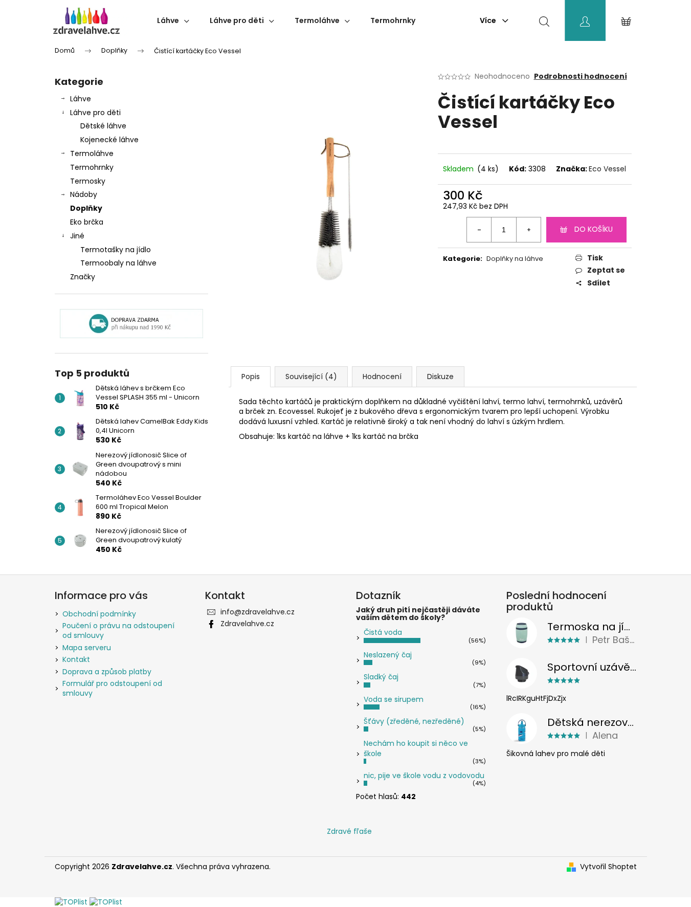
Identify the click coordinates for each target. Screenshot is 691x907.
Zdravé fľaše (349, 831)
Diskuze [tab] (440, 376)
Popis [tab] (250, 376)
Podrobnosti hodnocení (580, 76)
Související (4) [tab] (311, 376)
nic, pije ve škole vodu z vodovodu (424, 775)
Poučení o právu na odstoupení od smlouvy (118, 630)
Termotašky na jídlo (115, 250)
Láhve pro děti (95, 112)
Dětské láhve (103, 126)
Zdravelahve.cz (247, 623)
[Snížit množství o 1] (479, 229)
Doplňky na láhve (514, 258)
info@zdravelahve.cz (257, 612)
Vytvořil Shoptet (608, 867)
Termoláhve (92, 153)
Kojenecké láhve (109, 140)
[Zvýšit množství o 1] (528, 229)
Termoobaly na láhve (118, 263)
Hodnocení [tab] (382, 376)
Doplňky (86, 208)
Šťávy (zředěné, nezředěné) (414, 721)
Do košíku (593, 229)
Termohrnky (92, 167)
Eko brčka (86, 222)
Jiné (77, 236)
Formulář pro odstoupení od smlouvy (112, 688)
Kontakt (76, 659)
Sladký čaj (381, 677)
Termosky (87, 181)
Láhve (80, 99)
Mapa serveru (86, 648)
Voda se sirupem (393, 699)
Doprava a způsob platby (106, 672)
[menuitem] (173, 20)
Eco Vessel (607, 169)
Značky (82, 277)
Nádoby (83, 194)
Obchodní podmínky (99, 614)
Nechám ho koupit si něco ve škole (416, 748)
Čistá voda (383, 632)
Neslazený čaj (388, 655)
